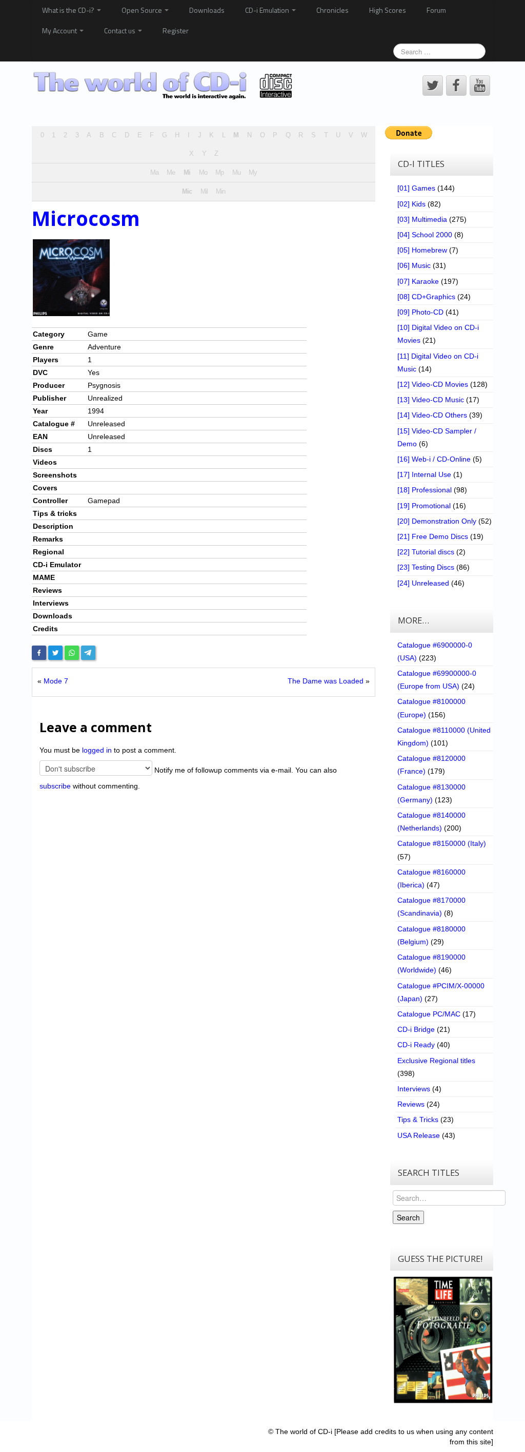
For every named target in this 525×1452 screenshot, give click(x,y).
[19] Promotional (424, 506)
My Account (60, 30)
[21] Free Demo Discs (432, 536)
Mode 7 (56, 681)
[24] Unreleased (423, 583)
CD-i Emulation (268, 10)
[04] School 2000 (424, 235)
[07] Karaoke (418, 281)
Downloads (207, 10)
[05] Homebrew (422, 250)
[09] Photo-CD (420, 312)
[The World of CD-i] (164, 85)
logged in (97, 750)
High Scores (387, 10)
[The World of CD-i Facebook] (456, 85)
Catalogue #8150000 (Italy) (441, 843)
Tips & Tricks (417, 1119)
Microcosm (86, 218)
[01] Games (416, 188)
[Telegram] (88, 653)
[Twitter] (55, 653)
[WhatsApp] (72, 653)
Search (408, 1217)
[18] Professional (424, 490)
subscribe (55, 786)
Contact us (120, 30)
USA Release (418, 1135)
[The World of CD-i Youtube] (480, 85)
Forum (436, 10)
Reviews (411, 1104)
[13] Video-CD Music (430, 400)
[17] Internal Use (424, 474)
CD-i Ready (416, 1045)
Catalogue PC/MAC (428, 1014)
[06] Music (414, 265)
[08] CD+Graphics (426, 297)
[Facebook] (39, 653)
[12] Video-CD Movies (432, 384)
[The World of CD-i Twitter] (432, 85)
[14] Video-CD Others (432, 415)
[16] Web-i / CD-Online (434, 459)
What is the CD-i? (69, 10)
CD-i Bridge (416, 1029)
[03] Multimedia (422, 219)
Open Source (143, 10)
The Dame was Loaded (326, 681)
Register (176, 30)
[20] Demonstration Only (436, 521)
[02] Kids (411, 204)
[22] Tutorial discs (425, 552)
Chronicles (332, 10)
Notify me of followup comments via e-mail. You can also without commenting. (188, 778)
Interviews (413, 1089)
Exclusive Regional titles (436, 1060)
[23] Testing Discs (425, 567)
